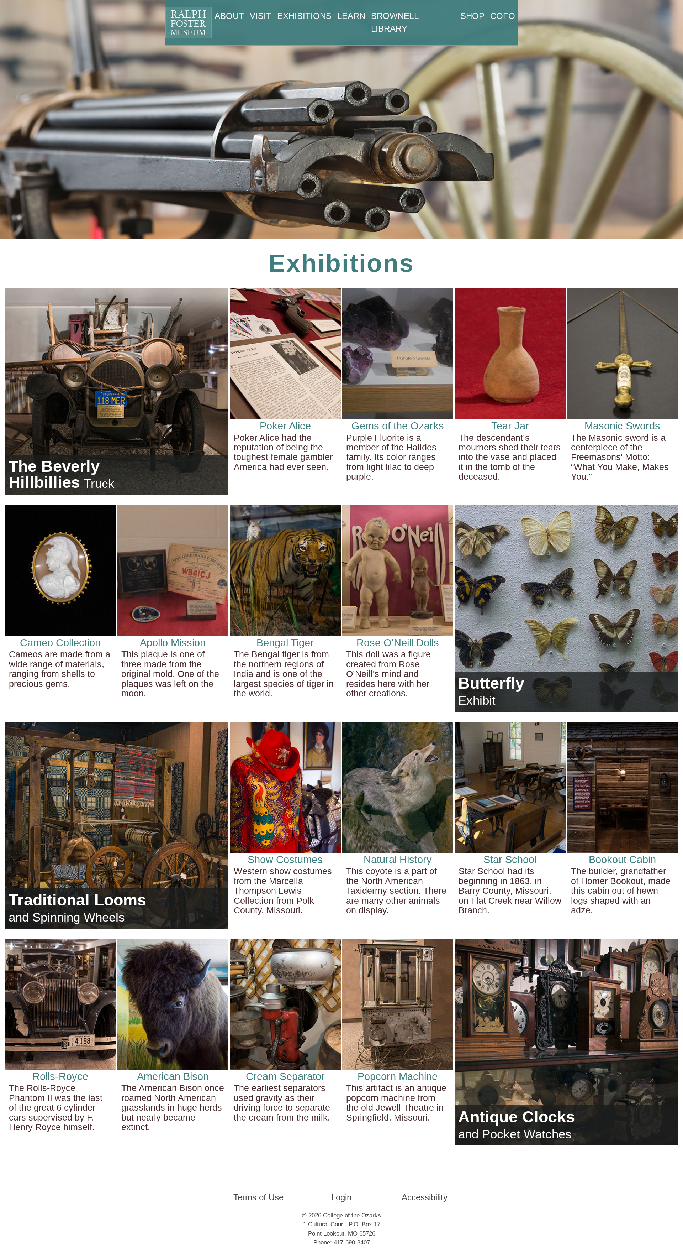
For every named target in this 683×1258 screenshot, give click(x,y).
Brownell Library (394, 22)
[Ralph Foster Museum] (188, 22)
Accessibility (425, 1197)
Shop (472, 16)
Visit (260, 16)
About (229, 16)
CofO (502, 16)
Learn (351, 16)
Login (341, 1197)
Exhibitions (304, 16)
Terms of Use (258, 1197)
